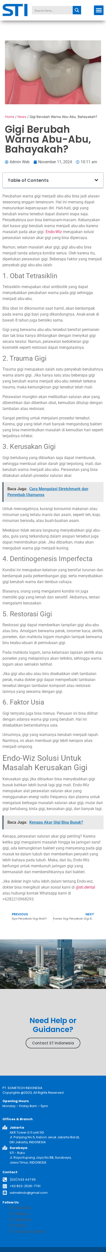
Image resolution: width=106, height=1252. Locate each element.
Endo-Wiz (54, 231)
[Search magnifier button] (77, 10)
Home (9, 117)
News (22, 117)
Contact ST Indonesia (53, 1043)
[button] (99, 10)
